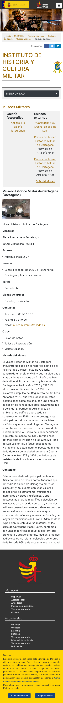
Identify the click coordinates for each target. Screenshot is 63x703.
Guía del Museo (45, 181)
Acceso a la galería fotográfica (18, 126)
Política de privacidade (22, 606)
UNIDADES (19, 36)
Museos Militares (23, 39)
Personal (15, 624)
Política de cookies (19, 695)
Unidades (15, 628)
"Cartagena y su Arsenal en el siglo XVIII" (45, 126)
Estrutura (15, 631)
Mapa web (16, 596)
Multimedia (16, 646)
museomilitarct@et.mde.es (28, 325)
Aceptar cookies (45, 695)
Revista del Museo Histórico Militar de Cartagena (45, 140)
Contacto (15, 612)
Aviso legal (16, 603)
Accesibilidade (18, 600)
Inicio (8, 36)
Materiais (15, 634)
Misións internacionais (22, 640)
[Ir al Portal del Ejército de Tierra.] (31, 20)
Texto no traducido (36, 36)
